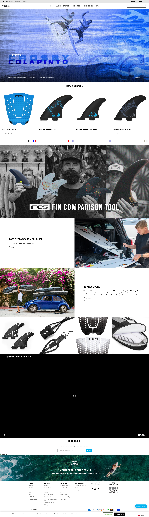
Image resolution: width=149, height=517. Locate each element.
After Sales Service (49, 497)
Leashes (58, 6)
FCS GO (85, 6)
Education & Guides (64, 490)
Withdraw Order (48, 490)
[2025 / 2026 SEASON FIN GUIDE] (111, 243)
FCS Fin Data (63, 499)
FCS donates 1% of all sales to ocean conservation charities (74, 473)
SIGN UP (88, 450)
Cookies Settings (108, 514)
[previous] (4, 116)
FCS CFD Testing (33, 490)
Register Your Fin (48, 492)
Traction (66, 6)
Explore (91, 6)
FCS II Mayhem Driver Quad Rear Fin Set (93, 108)
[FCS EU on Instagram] (98, 489)
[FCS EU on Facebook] (92, 489)
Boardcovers (92, 286)
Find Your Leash (64, 494)
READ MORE (13, 247)
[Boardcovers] (37, 292)
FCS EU (35, 510)
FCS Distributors (33, 499)
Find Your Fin (63, 492)
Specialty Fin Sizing (64, 487)
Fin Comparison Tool (65, 485)
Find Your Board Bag (65, 497)
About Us (31, 485)
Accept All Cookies (119, 514)
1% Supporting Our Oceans (82, 490)
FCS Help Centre (48, 494)
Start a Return (47, 487)
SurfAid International (80, 487)
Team (30, 492)
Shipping (46, 485)
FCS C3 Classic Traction (19, 108)
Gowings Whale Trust (80, 485)
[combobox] (142, 515)
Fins (51, 6)
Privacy (46, 505)
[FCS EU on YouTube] (95, 489)
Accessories (76, 6)
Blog (30, 494)
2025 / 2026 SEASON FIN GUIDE (26, 239)
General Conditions (49, 502)
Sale (97, 6)
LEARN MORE (88, 299)
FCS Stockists (32, 497)
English (142, 515)
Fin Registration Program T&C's (50, 499)
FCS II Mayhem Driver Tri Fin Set (56, 108)
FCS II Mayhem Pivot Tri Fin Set (130, 108)
